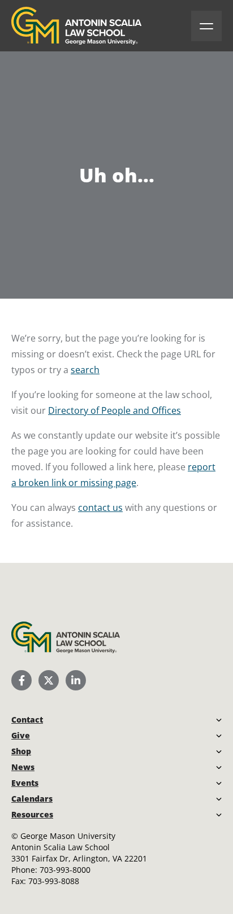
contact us (100, 507)
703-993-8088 (53, 881)
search (85, 370)
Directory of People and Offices (114, 410)
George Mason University (67, 835)
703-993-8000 (65, 869)
